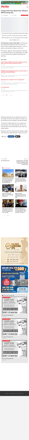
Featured (23, 15)
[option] (14, 329)
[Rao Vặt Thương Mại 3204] (14, 348)
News (27, 15)
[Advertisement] (14, 106)
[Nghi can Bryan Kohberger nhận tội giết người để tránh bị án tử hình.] (21, 188)
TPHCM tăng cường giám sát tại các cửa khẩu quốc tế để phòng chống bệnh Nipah (14, 71)
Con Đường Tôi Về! (5, 160)
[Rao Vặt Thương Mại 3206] (14, 305)
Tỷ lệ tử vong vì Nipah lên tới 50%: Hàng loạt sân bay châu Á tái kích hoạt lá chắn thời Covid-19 (14, 62)
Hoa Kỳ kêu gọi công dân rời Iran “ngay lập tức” (13, 79)
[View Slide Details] (14, 2)
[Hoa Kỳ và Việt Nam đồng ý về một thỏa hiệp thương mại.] (8, 188)
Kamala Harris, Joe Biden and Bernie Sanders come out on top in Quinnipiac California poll (22, 162)
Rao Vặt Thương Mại (6, 297)
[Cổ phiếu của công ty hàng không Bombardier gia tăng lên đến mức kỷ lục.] (21, 173)
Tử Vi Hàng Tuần (5, 87)
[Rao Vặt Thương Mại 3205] (14, 327)
